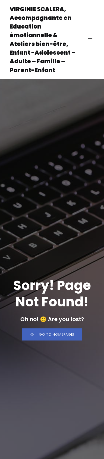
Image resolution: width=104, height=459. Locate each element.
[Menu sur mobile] (90, 40)
